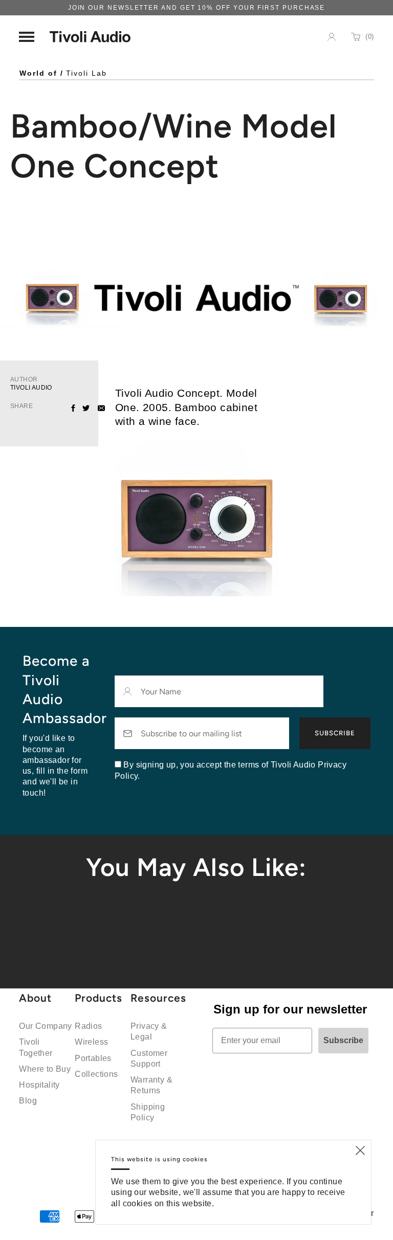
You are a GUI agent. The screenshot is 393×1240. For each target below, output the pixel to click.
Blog (28, 1100)
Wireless (91, 1042)
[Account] (332, 37)
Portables (93, 1058)
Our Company (45, 1026)
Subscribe (335, 733)
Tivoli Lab (86, 73)
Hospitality (39, 1084)
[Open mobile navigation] (26, 37)
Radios (88, 1026)
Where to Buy (45, 1069)
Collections (96, 1074)
